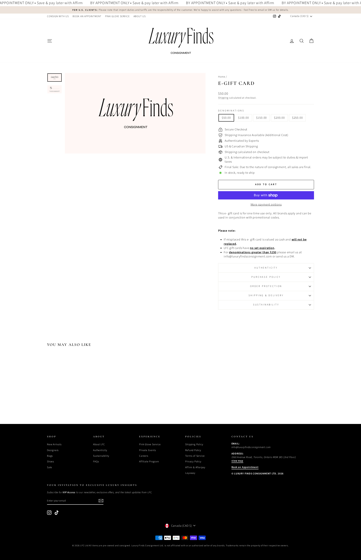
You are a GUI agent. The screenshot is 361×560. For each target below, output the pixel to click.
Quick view (79, 388)
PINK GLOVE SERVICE (117, 16)
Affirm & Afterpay (195, 467)
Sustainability (266, 304)
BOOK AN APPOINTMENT (87, 16)
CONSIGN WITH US (58, 16)
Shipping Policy (194, 444)
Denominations (231, 110)
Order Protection (266, 286)
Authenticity (266, 267)
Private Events (147, 450)
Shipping (223, 98)
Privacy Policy (193, 461)
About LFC (99, 444)
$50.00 (226, 118)
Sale (49, 467)
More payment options (266, 204)
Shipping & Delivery (266, 295)
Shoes (50, 461)
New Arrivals (54, 444)
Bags (50, 456)
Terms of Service (195, 456)
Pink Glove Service (150, 444)
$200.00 (279, 118)
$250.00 (297, 118)
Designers (53, 450)
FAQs (96, 461)
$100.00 (243, 118)
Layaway (190, 473)
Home (221, 76)
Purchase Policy (266, 277)
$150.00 (261, 118)
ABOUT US (139, 16)
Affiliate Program (149, 461)
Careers (143, 456)
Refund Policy (193, 450)
